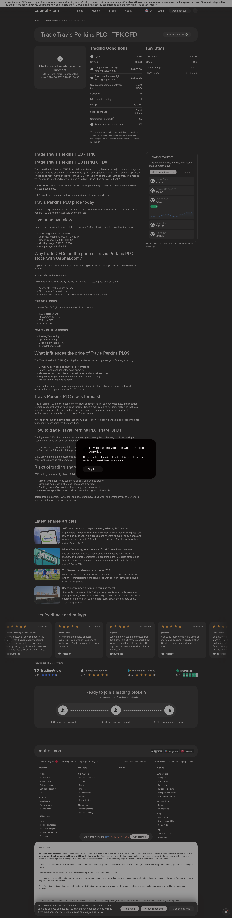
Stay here (93, 469)
